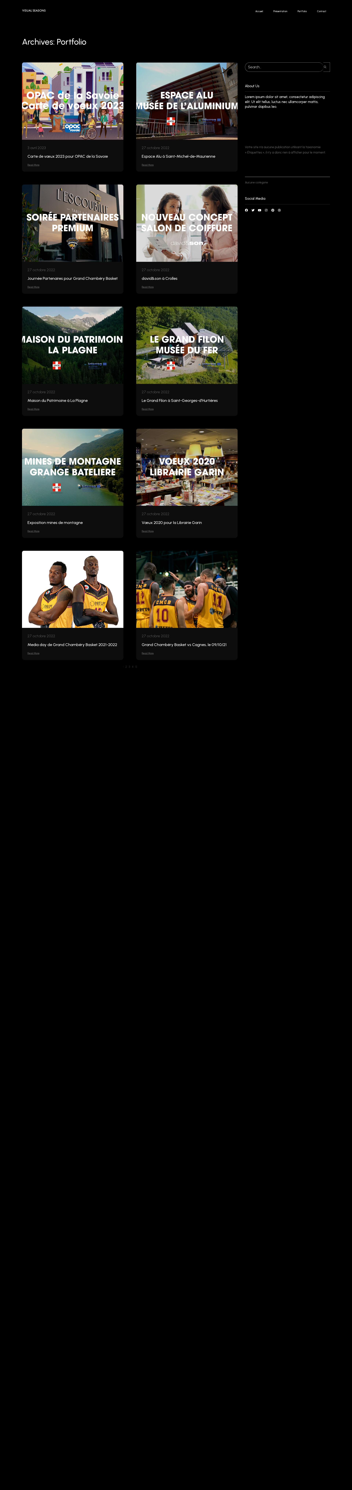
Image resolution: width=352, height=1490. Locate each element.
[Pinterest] (272, 210)
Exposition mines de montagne (55, 522)
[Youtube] (259, 210)
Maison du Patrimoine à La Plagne (57, 400)
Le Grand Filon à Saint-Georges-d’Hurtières (180, 400)
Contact (321, 11)
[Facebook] (246, 210)
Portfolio (302, 11)
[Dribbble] (279, 210)
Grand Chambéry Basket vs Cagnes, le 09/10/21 (184, 644)
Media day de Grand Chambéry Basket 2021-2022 (72, 644)
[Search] (326, 67)
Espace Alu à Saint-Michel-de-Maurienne (178, 156)
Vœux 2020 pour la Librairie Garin (172, 522)
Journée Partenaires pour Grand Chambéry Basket (72, 278)
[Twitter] (253, 210)
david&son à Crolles (159, 278)
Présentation (280, 11)
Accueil (259, 11)
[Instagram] (266, 210)
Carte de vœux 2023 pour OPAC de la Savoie (67, 156)
